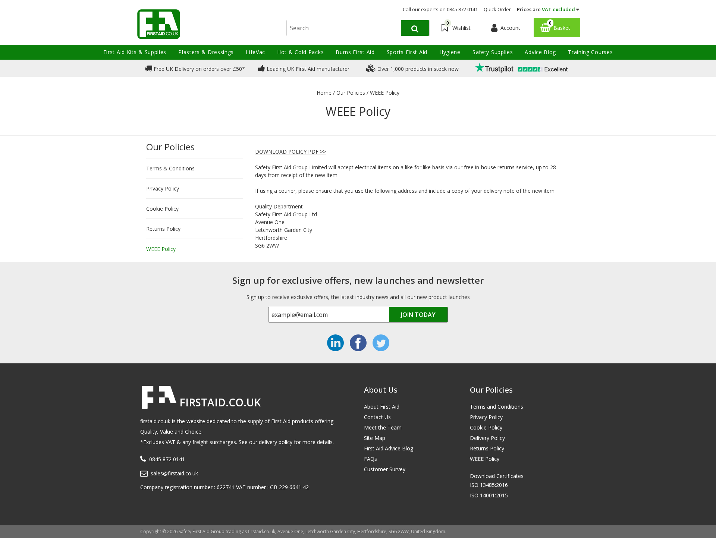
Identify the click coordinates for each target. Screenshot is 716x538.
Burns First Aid (355, 52)
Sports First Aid (407, 52)
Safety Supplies (492, 52)
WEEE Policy (161, 248)
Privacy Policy (162, 188)
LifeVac (255, 52)
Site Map (374, 437)
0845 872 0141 (167, 459)
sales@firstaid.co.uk (174, 473)
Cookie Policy (162, 208)
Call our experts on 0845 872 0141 (440, 9)
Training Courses (590, 52)
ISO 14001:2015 (489, 495)
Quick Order (497, 9)
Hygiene (450, 52)
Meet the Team (383, 427)
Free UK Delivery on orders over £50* (198, 68)
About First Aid (381, 406)
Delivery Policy (487, 437)
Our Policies (170, 147)
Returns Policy (163, 228)
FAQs (370, 458)
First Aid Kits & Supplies (135, 52)
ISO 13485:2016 (489, 484)
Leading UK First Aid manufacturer (307, 68)
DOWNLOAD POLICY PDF (286, 151)
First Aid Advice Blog (388, 448)
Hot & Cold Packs (300, 52)
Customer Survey (384, 469)
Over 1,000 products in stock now (417, 68)
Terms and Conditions (496, 406)
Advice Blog (540, 52)
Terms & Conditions (170, 168)
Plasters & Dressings (206, 52)
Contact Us (377, 417)
